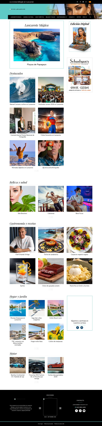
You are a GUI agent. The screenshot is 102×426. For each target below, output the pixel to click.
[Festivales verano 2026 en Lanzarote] (51, 90)
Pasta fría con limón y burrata (79, 286)
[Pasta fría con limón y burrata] (79, 271)
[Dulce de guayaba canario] (51, 271)
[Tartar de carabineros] (51, 240)
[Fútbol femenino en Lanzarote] (51, 120)
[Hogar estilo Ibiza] (37, 331)
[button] (90, 17)
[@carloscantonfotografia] (51, 153)
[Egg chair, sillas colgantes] (37, 308)
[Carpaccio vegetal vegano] (79, 240)
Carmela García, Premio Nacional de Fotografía (22, 136)
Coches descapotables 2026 (55, 376)
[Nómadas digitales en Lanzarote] (22, 153)
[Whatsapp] (86, 2)
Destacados (16, 73)
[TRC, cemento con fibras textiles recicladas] (18, 331)
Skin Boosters (22, 213)
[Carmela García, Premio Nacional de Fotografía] (22, 120)
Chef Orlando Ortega (22, 254)
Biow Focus (79, 213)
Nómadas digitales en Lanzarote (22, 168)
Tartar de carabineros (51, 254)
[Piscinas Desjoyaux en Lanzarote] (18, 308)
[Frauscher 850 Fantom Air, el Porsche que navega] (37, 365)
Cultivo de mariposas (56, 341)
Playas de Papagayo (36, 64)
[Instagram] (77, 2)
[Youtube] (83, 2)
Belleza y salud (18, 182)
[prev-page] (35, 171)
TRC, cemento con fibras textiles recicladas (18, 343)
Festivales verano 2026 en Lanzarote (51, 104)
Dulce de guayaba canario (50, 286)
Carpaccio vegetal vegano (79, 254)
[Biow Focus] (79, 199)
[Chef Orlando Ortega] (22, 240)
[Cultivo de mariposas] (56, 331)
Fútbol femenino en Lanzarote (51, 135)
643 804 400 (81, 407)
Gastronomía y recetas (23, 223)
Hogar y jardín (18, 296)
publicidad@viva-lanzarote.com (80, 404)
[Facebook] (80, 2)
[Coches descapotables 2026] (56, 365)
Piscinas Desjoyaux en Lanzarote (18, 319)
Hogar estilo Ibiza (36, 341)
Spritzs (22, 286)
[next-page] (37, 171)
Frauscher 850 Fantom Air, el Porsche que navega (36, 377)
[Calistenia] (51, 199)
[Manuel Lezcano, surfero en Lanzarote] (22, 90)
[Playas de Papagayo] (37, 45)
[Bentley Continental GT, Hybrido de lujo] (18, 365)
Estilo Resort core (56, 318)
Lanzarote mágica (37, 25)
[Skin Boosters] (22, 199)
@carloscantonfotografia (51, 168)
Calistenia (51, 213)
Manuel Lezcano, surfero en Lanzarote (22, 104)
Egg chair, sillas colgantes (37, 319)
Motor (13, 353)
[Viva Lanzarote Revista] (17, 9)
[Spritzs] (22, 271)
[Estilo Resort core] (56, 308)
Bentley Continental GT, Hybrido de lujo (17, 376)
